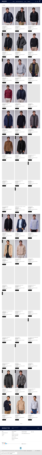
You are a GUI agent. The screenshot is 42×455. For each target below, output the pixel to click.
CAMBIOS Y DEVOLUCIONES (15, 434)
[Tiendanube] (37, 450)
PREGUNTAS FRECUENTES (15, 438)
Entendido (11, 453)
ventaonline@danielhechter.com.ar (26, 433)
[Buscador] (36, 1)
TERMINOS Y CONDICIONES (15, 435)
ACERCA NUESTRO (14, 431)
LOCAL (25, 1)
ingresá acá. (25, 450)
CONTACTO (13, 439)
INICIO (14, 1)
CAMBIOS (28, 1)
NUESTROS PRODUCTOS (19, 1)
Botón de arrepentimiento (29, 450)
